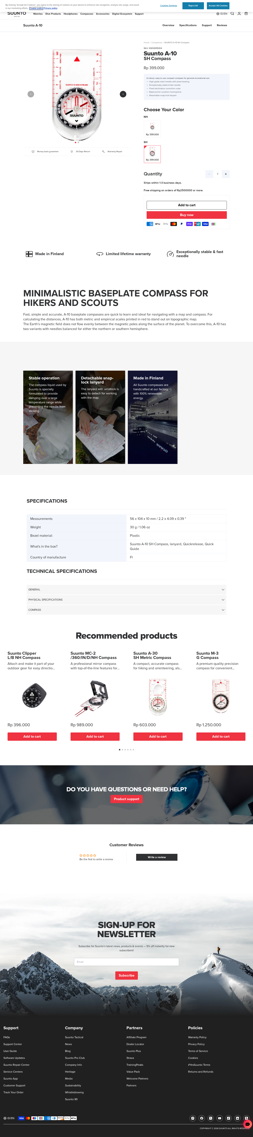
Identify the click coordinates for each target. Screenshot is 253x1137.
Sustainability (73, 1085)
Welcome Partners (137, 1078)
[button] (119, 749)
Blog (68, 1051)
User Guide (10, 1051)
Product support (126, 799)
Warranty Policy (197, 1037)
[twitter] (211, 1118)
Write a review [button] (157, 857)
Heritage (70, 1071)
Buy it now (186, 215)
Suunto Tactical (74, 1037)
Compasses (156, 43)
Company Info (73, 1064)
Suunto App (10, 1078)
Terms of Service (198, 1051)
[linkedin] (237, 1118)
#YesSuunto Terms (199, 1064)
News (68, 1044)
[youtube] (220, 1118)
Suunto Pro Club (75, 1058)
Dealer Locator (135, 1044)
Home (146, 43)
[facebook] (202, 1118)
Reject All (193, 5)
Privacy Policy (196, 1044)
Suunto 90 (71, 1099)
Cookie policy (36, 8)
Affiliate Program (136, 1037)
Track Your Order (13, 1092)
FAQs (6, 1037)
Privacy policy (50, 8)
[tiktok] (228, 1118)
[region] (126, 6)
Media (68, 1078)
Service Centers (13, 1071)
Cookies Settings (168, 5)
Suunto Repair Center (16, 1064)
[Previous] (31, 94)
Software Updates (14, 1058)
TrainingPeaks (134, 1064)
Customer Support (14, 1085)
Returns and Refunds (200, 1071)
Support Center (12, 1044)
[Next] (123, 94)
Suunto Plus (133, 1051)
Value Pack (133, 1071)
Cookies (193, 1058)
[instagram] (193, 1118)
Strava (130, 1058)
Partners (131, 1085)
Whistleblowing (74, 1092)
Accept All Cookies (218, 5)
